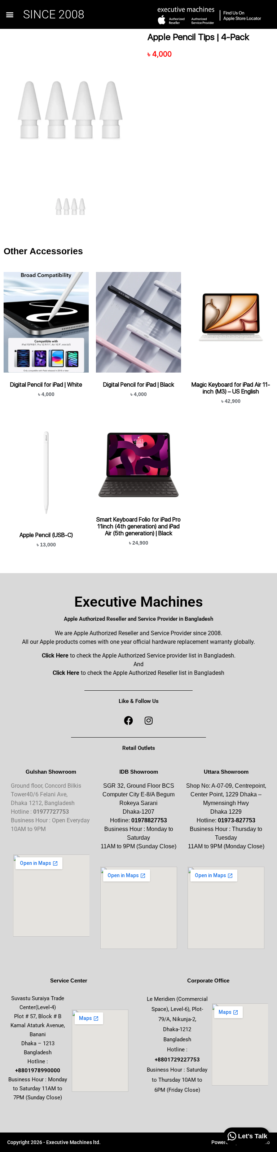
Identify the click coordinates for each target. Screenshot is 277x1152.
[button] (10, 15)
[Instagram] (149, 720)
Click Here (55, 655)
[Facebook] (129, 720)
